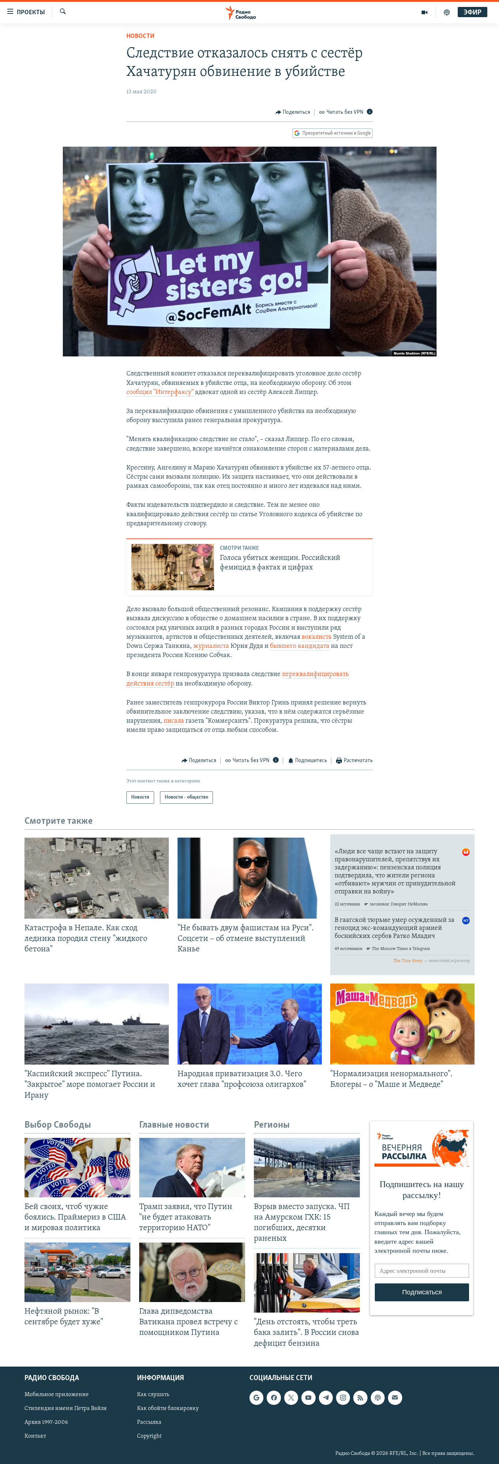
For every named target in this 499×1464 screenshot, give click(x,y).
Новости (140, 36)
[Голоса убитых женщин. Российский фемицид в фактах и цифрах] (173, 567)
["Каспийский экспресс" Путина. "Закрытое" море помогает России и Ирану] (96, 1024)
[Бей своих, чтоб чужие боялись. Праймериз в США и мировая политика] (77, 1167)
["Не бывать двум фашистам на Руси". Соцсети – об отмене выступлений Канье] (250, 878)
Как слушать (153, 1395)
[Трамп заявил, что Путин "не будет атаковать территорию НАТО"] (192, 1167)
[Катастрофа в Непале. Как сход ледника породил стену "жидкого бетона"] (96, 878)
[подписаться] (395, 1398)
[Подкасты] (378, 1398)
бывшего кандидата (300, 646)
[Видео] (425, 12)
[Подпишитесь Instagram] (343, 1398)
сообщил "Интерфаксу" (160, 392)
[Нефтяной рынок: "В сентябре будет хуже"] (77, 1272)
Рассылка (149, 1422)
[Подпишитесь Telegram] (326, 1398)
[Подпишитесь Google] (256, 1398)
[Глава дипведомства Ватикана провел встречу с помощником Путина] (192, 1272)
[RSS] (360, 1398)
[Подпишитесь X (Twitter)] (291, 1398)
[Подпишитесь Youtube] (308, 1398)
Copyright (149, 1436)
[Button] (293, 112)
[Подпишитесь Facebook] (274, 1398)
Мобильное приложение (56, 1395)
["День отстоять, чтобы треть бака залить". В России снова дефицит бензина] (307, 1283)
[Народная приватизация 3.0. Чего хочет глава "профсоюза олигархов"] (250, 1024)
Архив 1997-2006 (46, 1422)
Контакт (35, 1436)
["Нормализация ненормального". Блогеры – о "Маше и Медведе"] (402, 1024)
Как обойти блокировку (168, 1408)
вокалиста (317, 637)
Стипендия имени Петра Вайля (65, 1408)
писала (174, 721)
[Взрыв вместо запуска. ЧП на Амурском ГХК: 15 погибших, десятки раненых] (307, 1167)
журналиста (211, 646)
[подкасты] (447, 12)
